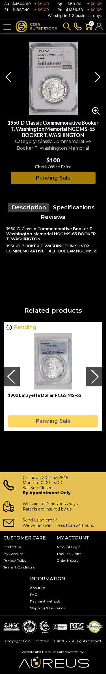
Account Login (69, 547)
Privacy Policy (15, 560)
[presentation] (11, 376)
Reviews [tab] (53, 217)
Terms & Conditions (19, 567)
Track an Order (69, 554)
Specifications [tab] (74, 207)
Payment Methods (45, 601)
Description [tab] (29, 207)
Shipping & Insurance (47, 608)
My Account (13, 554)
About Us (37, 588)
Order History (68, 560)
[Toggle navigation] (7, 27)
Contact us (12, 547)
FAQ (34, 594)
